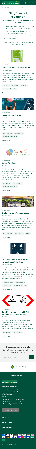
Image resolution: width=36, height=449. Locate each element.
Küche (5, 85)
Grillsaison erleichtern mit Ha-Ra (16, 67)
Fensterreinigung (8, 282)
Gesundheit (6, 183)
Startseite (4, 7)
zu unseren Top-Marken (10, 136)
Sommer (24, 85)
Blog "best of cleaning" (14, 7)
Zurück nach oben (17, 375)
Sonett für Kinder (9, 163)
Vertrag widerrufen (10, 410)
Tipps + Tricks (19, 133)
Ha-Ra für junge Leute (11, 115)
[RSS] (31, 7)
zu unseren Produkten (9, 89)
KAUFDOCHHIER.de (11, 444)
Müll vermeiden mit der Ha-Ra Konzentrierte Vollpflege (15, 261)
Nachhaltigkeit (25, 7)
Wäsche (28, 233)
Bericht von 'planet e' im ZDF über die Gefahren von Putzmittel (16, 313)
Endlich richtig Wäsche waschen (16, 213)
